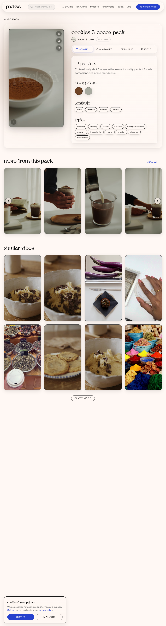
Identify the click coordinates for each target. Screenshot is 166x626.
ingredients (95, 132)
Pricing (94, 7)
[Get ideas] (36, 191)
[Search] (31, 7)
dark (79, 109)
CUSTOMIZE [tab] (105, 49)
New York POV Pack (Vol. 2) (22, 383)
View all (153, 162)
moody (103, 109)
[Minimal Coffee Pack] (143, 288)
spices (106, 126)
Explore (82, 7)
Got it (20, 617)
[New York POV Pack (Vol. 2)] (22, 357)
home (109, 132)
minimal (91, 109)
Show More (83, 398)
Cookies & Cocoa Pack (19, 226)
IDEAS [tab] (147, 49)
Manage (49, 617)
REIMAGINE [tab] (127, 49)
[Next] (157, 201)
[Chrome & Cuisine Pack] (103, 288)
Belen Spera (14, 386)
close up (134, 132)
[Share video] (59, 48)
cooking (81, 126)
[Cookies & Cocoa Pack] (22, 201)
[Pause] (14, 122)
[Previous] (8, 201)
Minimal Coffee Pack (139, 314)
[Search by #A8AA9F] (88, 91)
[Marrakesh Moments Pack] (143, 357)
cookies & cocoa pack (98, 32)
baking (93, 126)
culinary (81, 132)
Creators (108, 7)
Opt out (11, 610)
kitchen (118, 126)
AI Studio (67, 7)
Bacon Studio (86, 39)
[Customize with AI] (36, 184)
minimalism (82, 137)
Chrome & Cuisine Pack (101, 314)
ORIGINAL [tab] (84, 49)
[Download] (59, 34)
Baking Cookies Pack (19, 314)
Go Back (13, 19)
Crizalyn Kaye (136, 317)
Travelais (133, 386)
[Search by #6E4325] (79, 91)
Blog (121, 7)
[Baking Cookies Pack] (22, 288)
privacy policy (45, 610)
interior (121, 132)
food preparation (135, 126)
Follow (103, 39)
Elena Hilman (95, 317)
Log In (130, 7)
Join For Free (148, 7)
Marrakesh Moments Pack (142, 383)
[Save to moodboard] (59, 41)
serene (116, 109)
